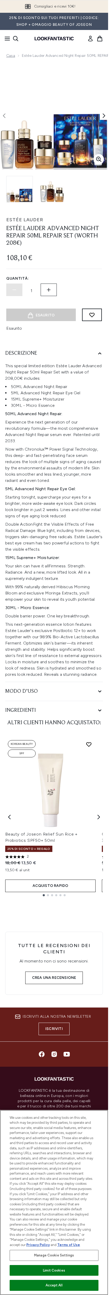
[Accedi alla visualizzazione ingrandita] (99, 159)
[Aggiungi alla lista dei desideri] (92, 315)
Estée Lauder (24, 220)
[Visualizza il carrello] (100, 38)
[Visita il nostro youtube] (66, 1054)
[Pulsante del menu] (5, 38)
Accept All (54, 1285)
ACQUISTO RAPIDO (51, 885)
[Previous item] (9, 817)
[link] (90, 38)
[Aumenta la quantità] (49, 290)
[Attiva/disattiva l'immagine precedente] (4, 116)
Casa (10, 55)
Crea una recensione (54, 977)
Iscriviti (54, 1029)
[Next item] (99, 817)
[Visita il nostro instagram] (54, 1054)
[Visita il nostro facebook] (41, 1054)
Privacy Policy (38, 1245)
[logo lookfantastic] (54, 38)
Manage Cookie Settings (54, 1255)
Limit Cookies (54, 1270)
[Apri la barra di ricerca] (15, 38)
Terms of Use (68, 1245)
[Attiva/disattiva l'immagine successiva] (104, 116)
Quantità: (17, 278)
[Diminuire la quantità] (14, 290)
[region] (54, 1202)
